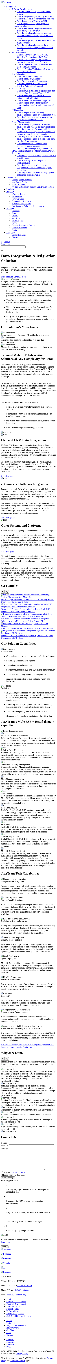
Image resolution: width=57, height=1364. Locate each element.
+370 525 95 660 (24, 1285)
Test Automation (13, 1306)
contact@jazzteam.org (16, 1295)
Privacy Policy (19, 1172)
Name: (4, 1143)
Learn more (6, 1242)
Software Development (16, 1301)
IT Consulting (12, 1311)
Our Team (10, 1330)
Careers (9, 1335)
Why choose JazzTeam (16, 1325)
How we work (12, 1328)
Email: (4, 1146)
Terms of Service (17, 1360)
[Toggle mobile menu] (2, 250)
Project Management (15, 1314)
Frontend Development (16, 1304)
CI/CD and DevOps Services (18, 1316)
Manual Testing (12, 1309)
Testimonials (11, 1323)
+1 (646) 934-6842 (22, 1290)
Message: (5, 1148)
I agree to (14, 1172)
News (8, 1332)
